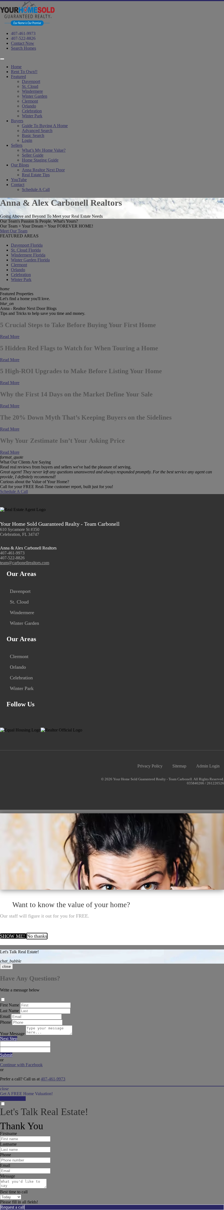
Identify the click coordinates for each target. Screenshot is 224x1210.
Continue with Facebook (21, 1064)
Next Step (8, 1038)
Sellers (16, 145)
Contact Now (22, 43)
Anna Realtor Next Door (43, 170)
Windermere (32, 91)
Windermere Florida (28, 255)
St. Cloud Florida (26, 250)
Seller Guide (32, 155)
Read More (9, 336)
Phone (5, 1022)
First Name (9, 1005)
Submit (6, 1055)
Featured (18, 76)
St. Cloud (30, 86)
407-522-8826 (23, 38)
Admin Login (208, 766)
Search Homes (23, 48)
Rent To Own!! (24, 71)
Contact (17, 184)
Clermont (30, 101)
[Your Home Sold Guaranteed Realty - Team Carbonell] (27, 24)
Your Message (12, 1033)
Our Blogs (20, 165)
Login (27, 140)
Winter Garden (34, 96)
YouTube (19, 179)
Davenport (31, 81)
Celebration (32, 111)
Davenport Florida (27, 245)
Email (5, 1016)
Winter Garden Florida (30, 260)
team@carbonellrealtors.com (24, 562)
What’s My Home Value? (44, 150)
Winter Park (32, 115)
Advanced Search (37, 130)
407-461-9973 (23, 33)
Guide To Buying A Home (45, 125)
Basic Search (33, 135)
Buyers (17, 120)
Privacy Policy (150, 766)
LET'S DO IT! (13, 1098)
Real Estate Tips (36, 174)
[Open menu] (2, 59)
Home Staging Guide (40, 160)
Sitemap (179, 766)
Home (16, 66)
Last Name (9, 1010)
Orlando (29, 106)
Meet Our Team (13, 231)
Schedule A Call (36, 189)
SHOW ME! (13, 936)
